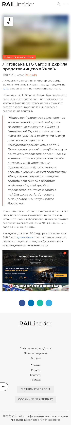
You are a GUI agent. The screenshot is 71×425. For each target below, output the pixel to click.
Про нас (35, 365)
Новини (30, 57)
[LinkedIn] (31, 303)
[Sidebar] (4, 387)
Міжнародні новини (14, 57)
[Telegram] (49, 303)
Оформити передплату (35, 399)
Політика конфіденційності (36, 348)
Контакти (35, 375)
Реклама (35, 379)
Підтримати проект (35, 389)
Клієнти (35, 370)
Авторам (36, 358)
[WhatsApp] (40, 303)
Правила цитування (35, 353)
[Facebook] (22, 303)
